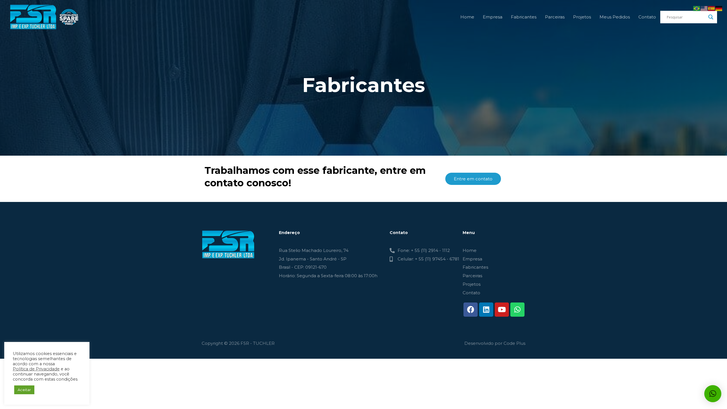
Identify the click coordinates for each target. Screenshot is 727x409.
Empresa (492, 17)
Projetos (582, 17)
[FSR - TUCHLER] (45, 16)
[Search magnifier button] (711, 17)
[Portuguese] (697, 8)
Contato (647, 17)
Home (467, 17)
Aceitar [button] (24, 389)
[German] (719, 8)
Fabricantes (523, 17)
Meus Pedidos (614, 17)
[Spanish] (711, 8)
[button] (712, 393)
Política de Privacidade (36, 369)
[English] (704, 8)
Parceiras (555, 17)
